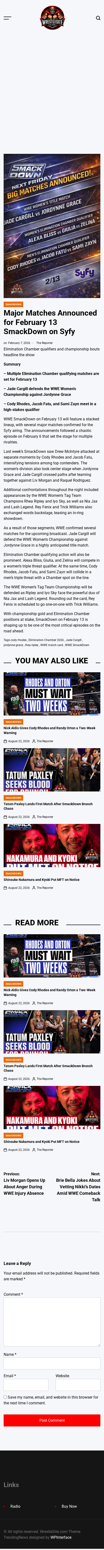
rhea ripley (31, 645)
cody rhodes (19, 640)
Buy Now (69, 1506)
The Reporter (44, 343)
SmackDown (13, 304)
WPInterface (61, 1537)
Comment (13, 1294)
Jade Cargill (74, 640)
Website (62, 1376)
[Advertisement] (52, 90)
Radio (15, 1506)
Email (10, 1376)
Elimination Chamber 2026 (46, 640)
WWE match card (51, 645)
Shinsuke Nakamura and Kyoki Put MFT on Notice (42, 880)
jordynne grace (13, 645)
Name (10, 1354)
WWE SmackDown (77, 645)
